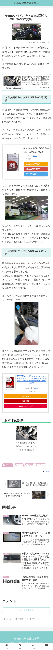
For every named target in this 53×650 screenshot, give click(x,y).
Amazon (25, 396)
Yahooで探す (32, 174)
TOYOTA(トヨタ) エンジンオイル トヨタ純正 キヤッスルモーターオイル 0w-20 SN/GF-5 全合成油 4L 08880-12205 (32, 379)
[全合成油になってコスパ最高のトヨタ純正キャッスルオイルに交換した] (26, 435)
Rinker (35, 156)
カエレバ (36, 388)
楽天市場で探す (33, 169)
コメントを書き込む (26, 610)
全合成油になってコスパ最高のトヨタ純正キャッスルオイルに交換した (26, 446)
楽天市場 (25, 401)
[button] (47, 460)
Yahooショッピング (26, 406)
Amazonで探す (33, 164)
